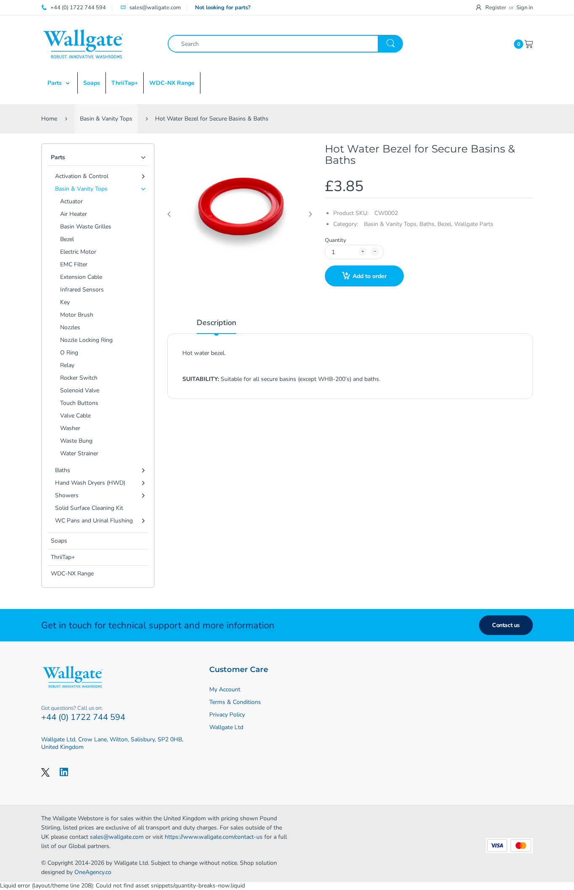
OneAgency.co (92, 872)
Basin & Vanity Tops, (391, 224)
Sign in (524, 7)
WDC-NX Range (72, 574)
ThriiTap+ (63, 557)
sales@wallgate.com (117, 837)
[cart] (528, 44)
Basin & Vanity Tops (106, 119)
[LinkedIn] (64, 772)
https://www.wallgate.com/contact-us (214, 837)
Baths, (427, 224)
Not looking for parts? (222, 7)
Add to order (370, 276)
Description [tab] (216, 323)
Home (49, 119)
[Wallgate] (83, 43)
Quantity (335, 240)
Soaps (59, 541)
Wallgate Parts (473, 224)
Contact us (506, 625)
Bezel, (445, 224)
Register (496, 7)
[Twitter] (45, 772)
